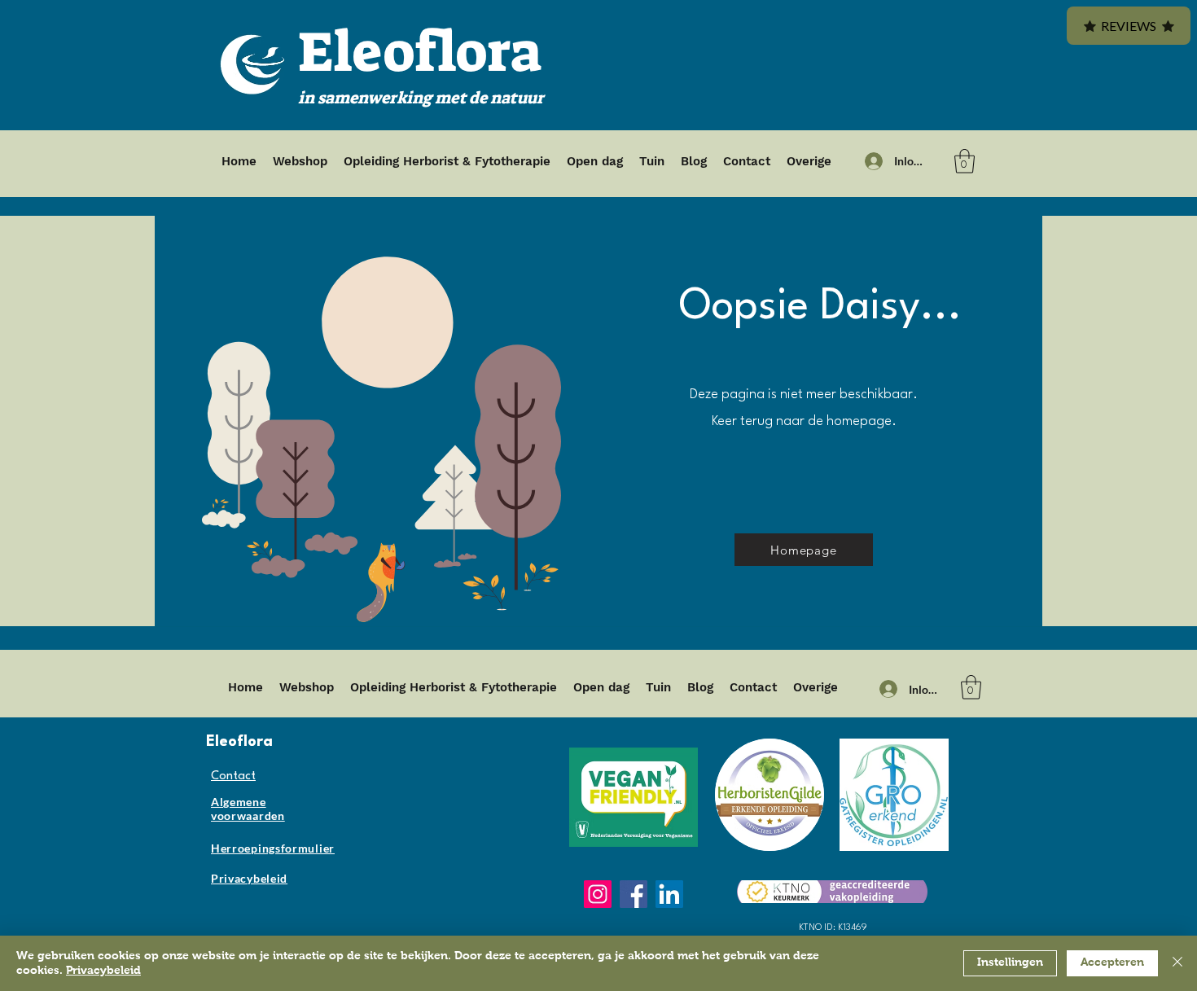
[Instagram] (598, 894)
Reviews (1128, 25)
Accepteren (1112, 962)
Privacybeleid (103, 970)
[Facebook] (633, 894)
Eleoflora (420, 52)
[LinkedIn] (669, 894)
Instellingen (1010, 962)
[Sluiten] (1177, 963)
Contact (233, 776)
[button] (964, 161)
